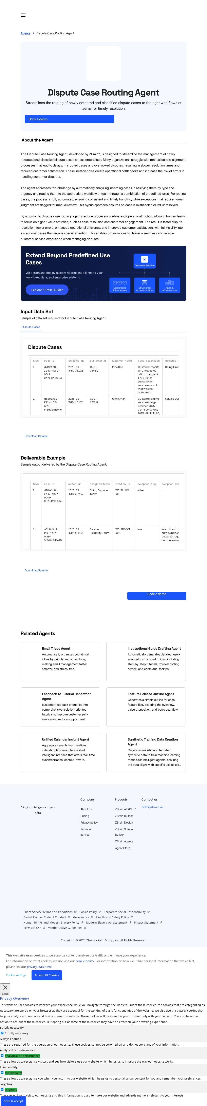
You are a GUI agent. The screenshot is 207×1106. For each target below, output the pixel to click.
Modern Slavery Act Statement (106, 922)
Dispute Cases (31, 327)
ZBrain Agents (124, 841)
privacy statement (39, 967)
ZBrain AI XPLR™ (125, 809)
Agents (25, 33)
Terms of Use (32, 928)
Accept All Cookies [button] (47, 975)
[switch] (2, 1055)
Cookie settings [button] (16, 975)
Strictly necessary (17, 1033)
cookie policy (85, 961)
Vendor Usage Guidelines (65, 928)
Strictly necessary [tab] (12, 1027)
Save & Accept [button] (13, 1101)
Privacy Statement (146, 922)
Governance (81, 917)
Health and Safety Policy (112, 917)
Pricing (84, 815)
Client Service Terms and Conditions (48, 912)
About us (86, 809)
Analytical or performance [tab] (17, 1050)
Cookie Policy (88, 912)
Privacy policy (89, 822)
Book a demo (38, 119)
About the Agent (37, 140)
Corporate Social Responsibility (125, 912)
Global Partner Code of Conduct (44, 917)
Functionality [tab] (8, 1067)
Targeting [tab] (6, 1084)
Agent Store (122, 848)
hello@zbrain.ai (152, 807)
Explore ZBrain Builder (47, 290)
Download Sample (36, 436)
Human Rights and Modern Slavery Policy (51, 922)
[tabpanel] (103, 1044)
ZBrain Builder (124, 815)
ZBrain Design (124, 822)
